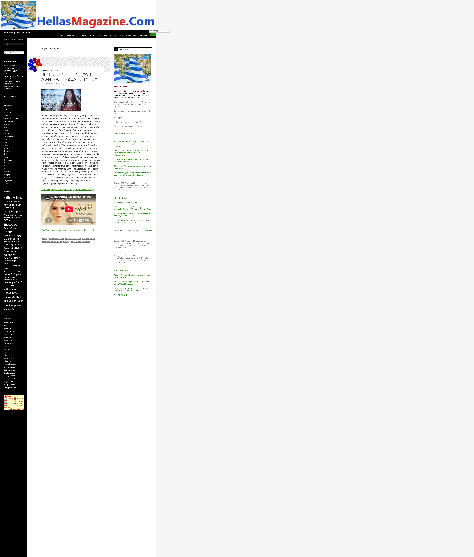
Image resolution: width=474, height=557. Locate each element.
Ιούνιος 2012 (8, 352)
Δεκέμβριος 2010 (9, 379)
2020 (5, 109)
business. (83, 35)
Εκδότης (7, 220)
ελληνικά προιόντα (10, 277)
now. (105, 35)
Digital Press (8, 112)
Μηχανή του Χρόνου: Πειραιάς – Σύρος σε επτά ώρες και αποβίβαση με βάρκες (132, 221)
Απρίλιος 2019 (8, 340)
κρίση (12, 285)
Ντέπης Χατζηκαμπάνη (80, 242)
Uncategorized (9, 121)
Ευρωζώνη (8, 245)
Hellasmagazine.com (11, 118)
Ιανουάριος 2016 (9, 343)
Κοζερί (6, 148)
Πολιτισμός (45, 70)
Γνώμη (6, 130)
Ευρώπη (17, 244)
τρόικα (17, 305)
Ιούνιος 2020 (8, 334)
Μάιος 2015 (7, 349)
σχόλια (8, 305)
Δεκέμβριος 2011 (9, 370)
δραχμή (17, 271)
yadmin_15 (61, 84)
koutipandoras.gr (12, 201)
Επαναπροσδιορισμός (68, 35)
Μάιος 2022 (7, 325)
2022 (45, 239)
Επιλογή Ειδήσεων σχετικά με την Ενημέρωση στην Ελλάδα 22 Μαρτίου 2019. (131, 283)
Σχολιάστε (141, 126)
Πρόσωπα (54, 70)
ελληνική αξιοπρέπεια (10, 279)
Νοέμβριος (18, 247)
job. (98, 35)
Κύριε (5, 154)
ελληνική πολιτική (13, 282)
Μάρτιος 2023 (8, 322)
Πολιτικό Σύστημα (10, 261)
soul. (121, 35)
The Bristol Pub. (120, 198)
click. (91, 35)
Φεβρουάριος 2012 (10, 364)
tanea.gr (7, 211)
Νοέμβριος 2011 (9, 373)
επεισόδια (7, 286)
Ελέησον (6, 133)
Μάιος (66, 242)
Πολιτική (6, 169)
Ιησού (6, 142)
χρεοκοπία (9, 309)
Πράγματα (7, 175)
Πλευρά (6, 166)
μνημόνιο (16, 296)
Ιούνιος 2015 (8, 346)
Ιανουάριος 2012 (9, 367)
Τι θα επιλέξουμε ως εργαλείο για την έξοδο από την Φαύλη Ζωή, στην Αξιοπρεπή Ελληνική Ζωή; (132, 208)
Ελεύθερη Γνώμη (9, 136)
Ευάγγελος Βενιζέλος (11, 242)
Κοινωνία (7, 151)
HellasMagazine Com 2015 (17, 32)
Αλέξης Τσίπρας (10, 215)
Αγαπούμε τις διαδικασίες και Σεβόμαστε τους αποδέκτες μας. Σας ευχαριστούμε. (131, 289)
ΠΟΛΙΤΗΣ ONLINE (121, 295)
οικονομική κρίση (13, 300)
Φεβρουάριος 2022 (10, 331)
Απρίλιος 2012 (8, 358)
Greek (155, 31)
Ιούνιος (6, 145)
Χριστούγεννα (8, 263)
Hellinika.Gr (143, 35)
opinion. (113, 35)
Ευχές (6, 139)
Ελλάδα (9, 232)
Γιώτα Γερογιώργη (73, 239)
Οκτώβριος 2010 (9, 385)
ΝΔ (12, 248)
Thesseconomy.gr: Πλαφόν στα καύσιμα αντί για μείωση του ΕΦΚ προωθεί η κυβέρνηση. (132, 174)
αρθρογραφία (9, 271)
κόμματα (7, 297)
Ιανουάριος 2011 (9, 376)
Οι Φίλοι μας (8, 160)
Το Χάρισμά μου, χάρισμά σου (125, 202)
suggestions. (131, 35)
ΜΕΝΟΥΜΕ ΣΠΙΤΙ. (121, 270)
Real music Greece (56, 239)
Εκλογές (10, 224)
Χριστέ (6, 184)
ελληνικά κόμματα (12, 274)
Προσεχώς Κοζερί (9, 66)
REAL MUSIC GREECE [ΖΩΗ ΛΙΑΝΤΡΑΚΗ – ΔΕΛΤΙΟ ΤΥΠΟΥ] (70, 76)
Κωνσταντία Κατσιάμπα (52, 242)
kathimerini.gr (13, 197)
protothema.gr (9, 208)
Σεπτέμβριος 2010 (10, 388)
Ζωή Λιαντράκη (88, 239)
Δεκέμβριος (11, 217)
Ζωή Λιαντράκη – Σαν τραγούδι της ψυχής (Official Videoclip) (67, 189)
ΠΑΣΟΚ (17, 258)
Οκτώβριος (9, 258)
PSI (16, 208)
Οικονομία (7, 163)
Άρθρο (15, 211)
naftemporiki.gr (12, 204)
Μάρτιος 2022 (8, 328)
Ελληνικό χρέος (11, 238)
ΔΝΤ (5, 217)
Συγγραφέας (8, 181)
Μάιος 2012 (7, 355)
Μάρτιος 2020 (8, 337)
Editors (6, 115)
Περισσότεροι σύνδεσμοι (124, 133)
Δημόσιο (17, 217)
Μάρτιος (6, 157)
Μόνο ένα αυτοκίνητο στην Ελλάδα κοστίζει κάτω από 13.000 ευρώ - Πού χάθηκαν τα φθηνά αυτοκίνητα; (132, 143)
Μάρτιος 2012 (8, 361)
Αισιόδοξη (7, 127)
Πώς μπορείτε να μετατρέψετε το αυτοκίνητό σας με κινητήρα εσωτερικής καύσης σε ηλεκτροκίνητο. (132, 152)
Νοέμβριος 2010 (9, 382)
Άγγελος (6, 124)
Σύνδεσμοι (125, 49)
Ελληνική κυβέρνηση (12, 236)
